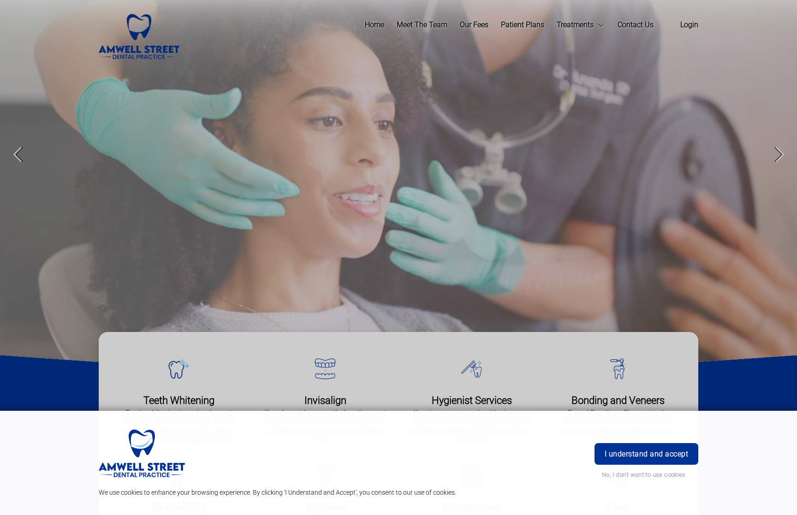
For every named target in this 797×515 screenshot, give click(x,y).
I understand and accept (646, 454)
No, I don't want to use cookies (644, 474)
